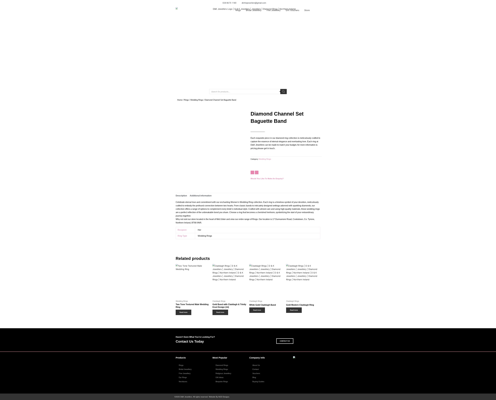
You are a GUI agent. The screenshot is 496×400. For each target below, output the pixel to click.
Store (307, 10)
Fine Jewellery (274, 10)
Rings (238, 10)
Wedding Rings (196, 100)
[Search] (283, 91)
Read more (183, 312)
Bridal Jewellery (253, 10)
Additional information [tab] (201, 196)
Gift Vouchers (292, 10)
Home (179, 100)
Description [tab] (181, 196)
